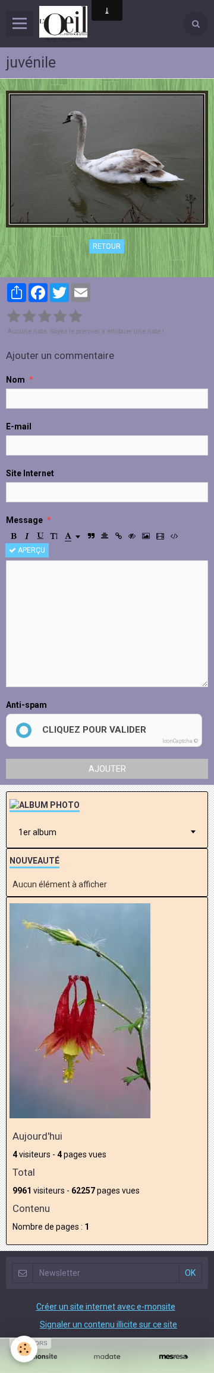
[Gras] (13, 536)
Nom (15, 379)
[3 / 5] (44, 317)
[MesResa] (173, 1356)
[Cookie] (24, 1349)
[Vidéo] (160, 536)
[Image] (146, 536)
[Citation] (91, 536)
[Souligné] (40, 536)
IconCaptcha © (180, 741)
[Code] (174, 536)
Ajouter (107, 769)
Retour (107, 246)
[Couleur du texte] (72, 536)
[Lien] (118, 536)
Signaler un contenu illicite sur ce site (108, 1324)
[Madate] (107, 1356)
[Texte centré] (104, 536)
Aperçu (30, 550)
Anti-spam (26, 705)
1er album (37, 832)
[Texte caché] (132, 536)
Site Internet (30, 473)
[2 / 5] (29, 317)
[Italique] (27, 536)
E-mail (19, 426)
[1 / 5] (13, 317)
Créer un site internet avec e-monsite (105, 1306)
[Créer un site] (40, 1356)
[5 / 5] (75, 317)
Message (24, 520)
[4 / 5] (60, 317)
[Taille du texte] (54, 536)
